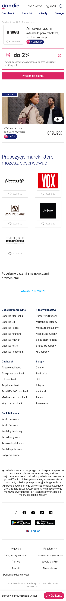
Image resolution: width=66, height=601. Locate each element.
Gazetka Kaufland (11, 333)
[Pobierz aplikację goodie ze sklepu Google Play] (21, 524)
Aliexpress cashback (13, 373)
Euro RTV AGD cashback (15, 391)
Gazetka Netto (10, 345)
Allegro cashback (11, 367)
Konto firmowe (10, 425)
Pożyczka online (11, 455)
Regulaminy (50, 548)
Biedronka (41, 373)
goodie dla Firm (50, 561)
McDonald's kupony (46, 321)
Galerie (40, 367)
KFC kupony (42, 351)
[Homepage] (10, 6)
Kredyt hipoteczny (12, 449)
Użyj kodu (50, 6)
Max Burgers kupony (47, 327)
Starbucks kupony (46, 345)
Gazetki (26, 13)
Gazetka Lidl (8, 321)
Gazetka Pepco (10, 327)
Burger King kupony (46, 315)
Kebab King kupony (46, 333)
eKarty (43, 13)
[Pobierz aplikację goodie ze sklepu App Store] (45, 524)
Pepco (39, 397)
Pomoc (16, 561)
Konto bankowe (10, 419)
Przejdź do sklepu (33, 76)
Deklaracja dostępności (16, 574)
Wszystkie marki (33, 291)
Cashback (7, 13)
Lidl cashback (9, 379)
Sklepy (40, 361)
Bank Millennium (11, 413)
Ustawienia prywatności (50, 555)
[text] (35, 55)
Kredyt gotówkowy (12, 431)
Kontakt (16, 568)
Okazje (59, 13)
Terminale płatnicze (13, 443)
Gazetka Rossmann (13, 351)
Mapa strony (50, 568)
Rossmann (42, 403)
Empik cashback (11, 385)
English (35, 531)
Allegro (40, 385)
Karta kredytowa (11, 437)
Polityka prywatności (16, 555)
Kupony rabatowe (46, 309)
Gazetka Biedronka (12, 315)
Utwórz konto (54, 595)
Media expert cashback (14, 397)
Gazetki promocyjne (14, 309)
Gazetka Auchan (11, 339)
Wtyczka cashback (12, 403)
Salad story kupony (46, 339)
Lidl (38, 379)
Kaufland (41, 391)
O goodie (16, 548)
